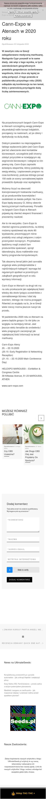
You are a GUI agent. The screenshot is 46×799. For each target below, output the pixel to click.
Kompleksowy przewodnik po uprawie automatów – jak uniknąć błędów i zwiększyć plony (22, 677)
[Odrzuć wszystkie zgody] (43, 10)
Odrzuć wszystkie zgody (27, 12)
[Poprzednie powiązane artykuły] (35, 418)
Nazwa (12, 539)
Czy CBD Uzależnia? (9, 453)
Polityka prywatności (23, 16)
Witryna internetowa (22, 559)
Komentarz (15, 520)
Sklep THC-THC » (25, 793)
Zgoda (11, 12)
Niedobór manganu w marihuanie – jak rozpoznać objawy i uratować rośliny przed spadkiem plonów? (21, 693)
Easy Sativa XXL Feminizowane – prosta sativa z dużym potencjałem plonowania (23, 685)
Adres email (16, 549)
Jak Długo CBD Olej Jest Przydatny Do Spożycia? (32, 456)
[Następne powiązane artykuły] (41, 418)
